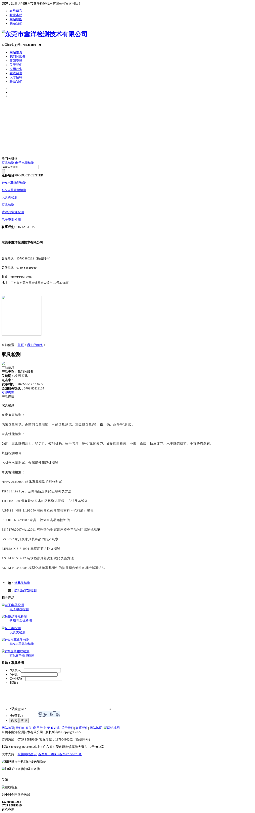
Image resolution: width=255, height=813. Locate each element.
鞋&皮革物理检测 (14, 182)
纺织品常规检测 (13, 212)
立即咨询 (8, 392)
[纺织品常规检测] (14, 616)
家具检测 (8, 162)
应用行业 (16, 69)
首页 (21, 345)
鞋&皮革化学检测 (14, 190)
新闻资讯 (16, 60)
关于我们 (16, 65)
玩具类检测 (10, 197)
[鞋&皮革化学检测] (15, 639)
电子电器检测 (24, 162)
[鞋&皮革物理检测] (15, 651)
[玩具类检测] (11, 628)
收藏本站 (16, 15)
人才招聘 (16, 77)
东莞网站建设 (27, 754)
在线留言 (16, 11)
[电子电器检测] (13, 605)
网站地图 (16, 19)
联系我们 (16, 23)
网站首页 (16, 52)
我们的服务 (18, 56)
